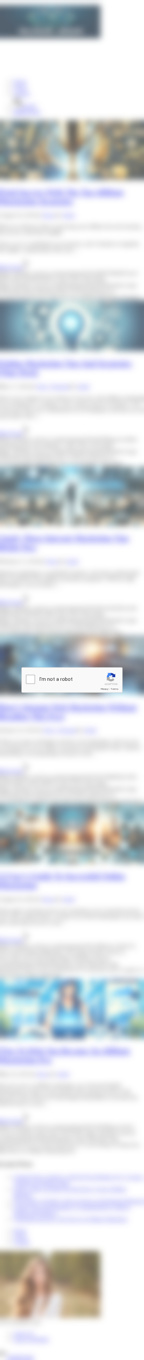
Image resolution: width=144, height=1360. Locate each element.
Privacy (104, 689)
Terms (115, 689)
